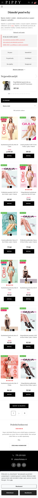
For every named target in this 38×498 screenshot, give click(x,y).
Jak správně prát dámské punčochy (13, 42)
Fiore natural (28, 282)
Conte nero (28, 187)
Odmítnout (9, 493)
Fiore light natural (26, 282)
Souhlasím (28, 493)
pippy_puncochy (19, 465)
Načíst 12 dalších (19, 406)
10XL (12, 26)
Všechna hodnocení (19, 445)
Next (36, 76)
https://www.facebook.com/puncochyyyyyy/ (13, 465)
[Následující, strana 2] (19, 413)
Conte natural (9, 139)
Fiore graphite (11, 330)
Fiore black (31, 282)
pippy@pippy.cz (20, 459)
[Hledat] (29, 2)
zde (11, 480)
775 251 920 (20, 455)
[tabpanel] (19, 85)
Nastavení (19, 486)
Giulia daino (7, 378)
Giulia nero (30, 139)
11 (24, 413)
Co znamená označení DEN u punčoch (14, 40)
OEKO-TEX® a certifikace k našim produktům (15, 45)
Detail (9, 156)
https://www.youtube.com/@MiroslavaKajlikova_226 (24, 465)
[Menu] (2, 2)
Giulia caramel (27, 139)
